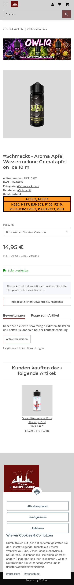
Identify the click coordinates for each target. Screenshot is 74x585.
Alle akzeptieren (37, 506)
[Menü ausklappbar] (5, 2)
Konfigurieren (38, 517)
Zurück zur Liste (15, 29)
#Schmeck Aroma (28, 186)
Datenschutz (32, 573)
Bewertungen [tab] (14, 315)
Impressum (13, 573)
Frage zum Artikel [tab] (45, 315)
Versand (34, 255)
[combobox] (37, 232)
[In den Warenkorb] (6, 68)
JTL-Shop (43, 580)
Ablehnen (37, 528)
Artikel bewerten (17, 339)
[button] (52, 4)
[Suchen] (66, 14)
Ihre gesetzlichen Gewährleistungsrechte (37, 301)
